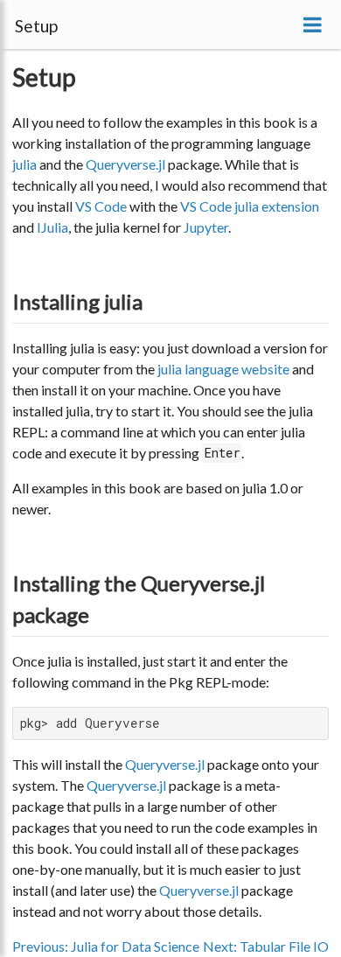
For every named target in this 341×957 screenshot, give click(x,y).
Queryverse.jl (125, 164)
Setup (43, 77)
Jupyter (206, 227)
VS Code (101, 206)
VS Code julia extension (249, 206)
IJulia (52, 227)
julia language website (223, 368)
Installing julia (77, 301)
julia (24, 164)
